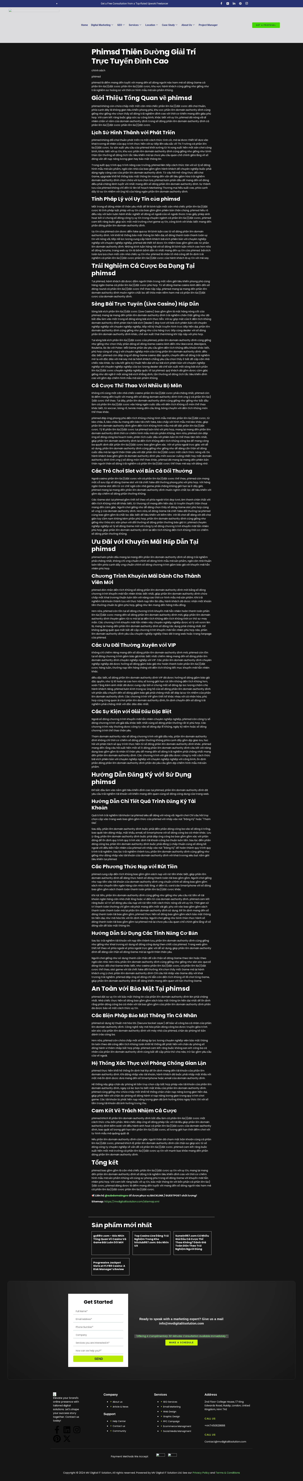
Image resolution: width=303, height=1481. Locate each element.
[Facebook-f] (57, 1430)
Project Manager (208, 25)
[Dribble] (240, 3)
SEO (119, 25)
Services (134, 25)
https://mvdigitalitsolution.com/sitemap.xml (131, 1201)
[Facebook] (221, 3)
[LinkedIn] (234, 3)
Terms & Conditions (228, 1473)
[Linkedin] (67, 1430)
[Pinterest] (57, 1439)
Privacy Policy (201, 1473)
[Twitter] (227, 3)
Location (150, 25)
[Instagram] (246, 3)
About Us (186, 25)
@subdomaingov (116, 1195)
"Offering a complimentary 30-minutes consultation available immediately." (181, 1336)
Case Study (168, 25)
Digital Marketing (100, 25)
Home (84, 25)
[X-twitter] (67, 1439)
